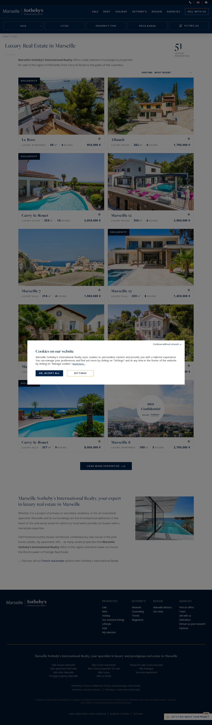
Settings (80, 373)
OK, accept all (49, 373)
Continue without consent (166, 344)
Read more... (79, 363)
